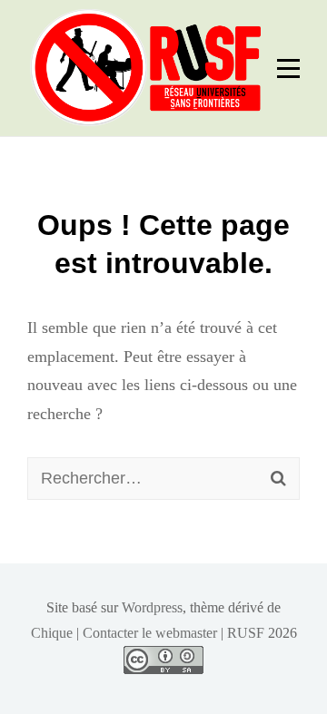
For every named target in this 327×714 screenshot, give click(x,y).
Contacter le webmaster (150, 633)
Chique (52, 633)
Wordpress (152, 607)
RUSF (245, 633)
